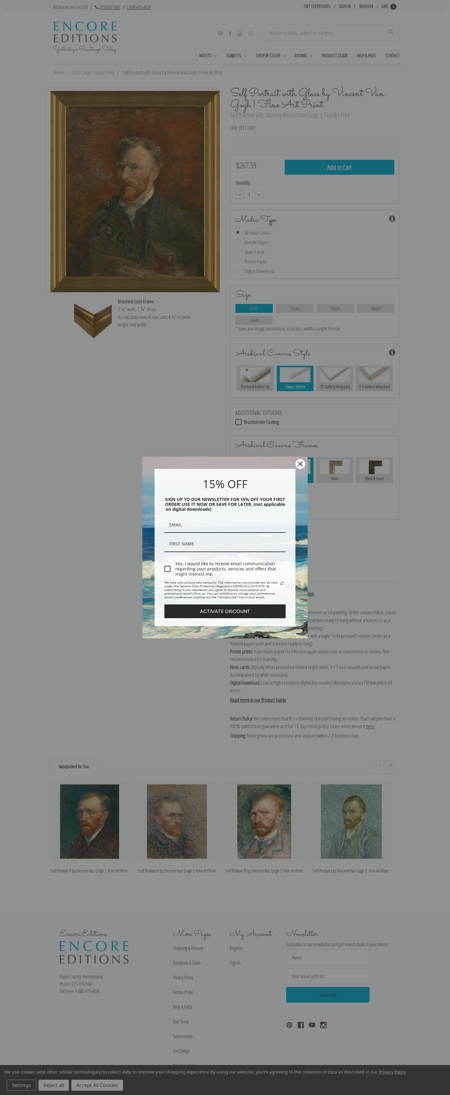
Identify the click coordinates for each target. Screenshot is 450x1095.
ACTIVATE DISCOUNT (225, 611)
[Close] (300, 464)
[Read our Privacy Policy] (282, 583)
